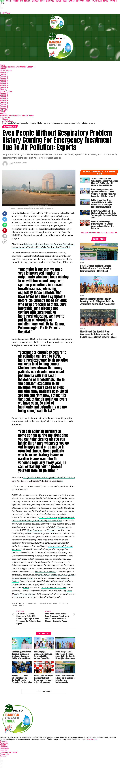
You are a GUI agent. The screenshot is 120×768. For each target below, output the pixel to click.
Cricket (35, 1)
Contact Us (4, 754)
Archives (3, 741)
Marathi (113, 1)
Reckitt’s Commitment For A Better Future (17, 115)
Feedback (4, 747)
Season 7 (4, 84)
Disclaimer (4, 749)
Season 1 (4, 72)
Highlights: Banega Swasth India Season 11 (18, 67)
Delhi (15, 605)
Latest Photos (6, 91)
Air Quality (63, 603)
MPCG (105, 1)
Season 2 (4, 74)
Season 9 (4, 87)
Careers (3, 756)
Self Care (4, 110)
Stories (3, 114)
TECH (65, 1)
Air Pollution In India (48, 603)
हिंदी (21, 1)
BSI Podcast (5, 117)
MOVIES (27, 1)
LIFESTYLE (50, 1)
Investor (3, 750)
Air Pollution (7, 121)
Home (2, 65)
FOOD (42, 1)
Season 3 (4, 76)
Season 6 (4, 82)
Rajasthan (97, 1)
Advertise (4, 743)
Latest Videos (6, 70)
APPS (88, 1)
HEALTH (59, 1)
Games (72, 1)
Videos (3, 69)
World (8, 1)
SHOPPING (80, 1)
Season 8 (4, 85)
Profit (16, 1)
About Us (4, 745)
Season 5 (4, 80)
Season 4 (4, 78)
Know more (92, 739)
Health (2, 112)
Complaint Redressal (8, 752)
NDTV (2, 1)
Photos (3, 89)
